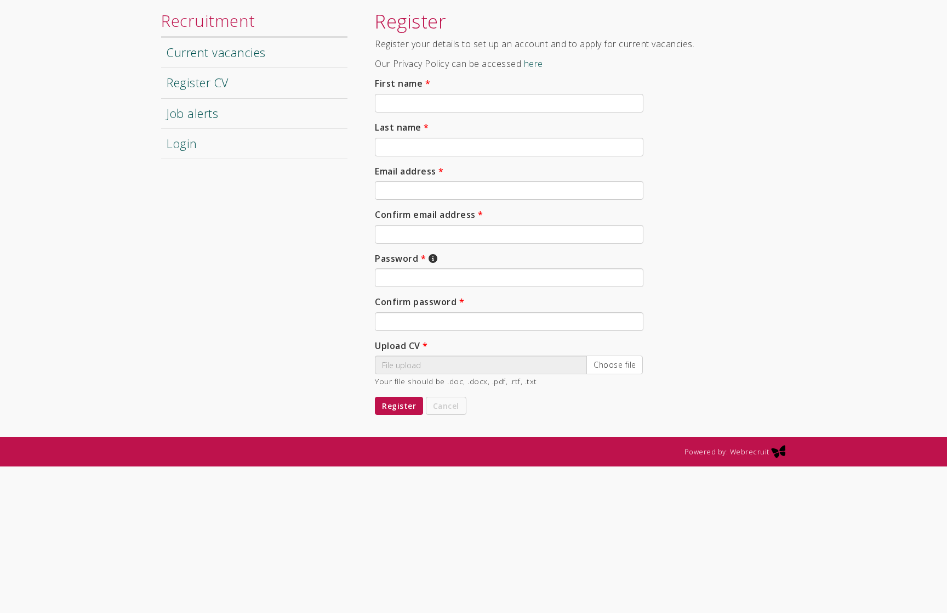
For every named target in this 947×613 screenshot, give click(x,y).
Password (400, 258)
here (533, 64)
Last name (402, 127)
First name (402, 83)
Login (182, 143)
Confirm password (419, 302)
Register (399, 406)
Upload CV (401, 346)
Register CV (198, 83)
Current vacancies (216, 52)
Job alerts (192, 113)
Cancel (446, 406)
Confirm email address (429, 215)
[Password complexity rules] (433, 259)
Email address (409, 171)
